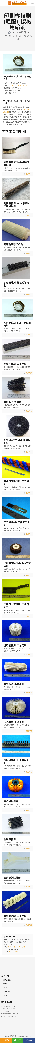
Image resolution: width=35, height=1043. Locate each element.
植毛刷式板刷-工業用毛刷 (16, 762)
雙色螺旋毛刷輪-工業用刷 (16, 483)
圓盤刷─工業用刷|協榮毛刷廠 (17, 442)
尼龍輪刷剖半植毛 (13, 244)
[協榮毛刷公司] (17, 2)
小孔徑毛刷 (7, 992)
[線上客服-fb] (29, 1040)
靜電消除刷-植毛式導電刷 (16, 284)
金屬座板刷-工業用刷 (15, 363)
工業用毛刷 (7, 980)
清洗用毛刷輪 (11, 801)
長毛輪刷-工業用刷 (14, 683)
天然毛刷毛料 (22, 86)
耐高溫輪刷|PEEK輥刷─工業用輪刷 (16, 205)
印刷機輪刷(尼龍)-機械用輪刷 (17, 324)
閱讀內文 (29, 174)
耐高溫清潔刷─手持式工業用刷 (17, 164)
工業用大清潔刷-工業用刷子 (16, 606)
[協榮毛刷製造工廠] (9, 32)
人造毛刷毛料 (12, 86)
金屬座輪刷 (10, 839)
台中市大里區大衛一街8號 (16, 947)
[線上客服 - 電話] (6, 1040)
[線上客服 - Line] (17, 1040)
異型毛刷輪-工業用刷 (15, 916)
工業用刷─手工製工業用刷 (17, 524)
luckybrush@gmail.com (16, 952)
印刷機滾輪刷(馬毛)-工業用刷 (17, 565)
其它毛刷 (6, 995)
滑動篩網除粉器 (12, 877)
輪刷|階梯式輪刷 (12, 402)
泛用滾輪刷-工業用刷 (15, 645)
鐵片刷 (5, 984)
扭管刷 (5, 988)
